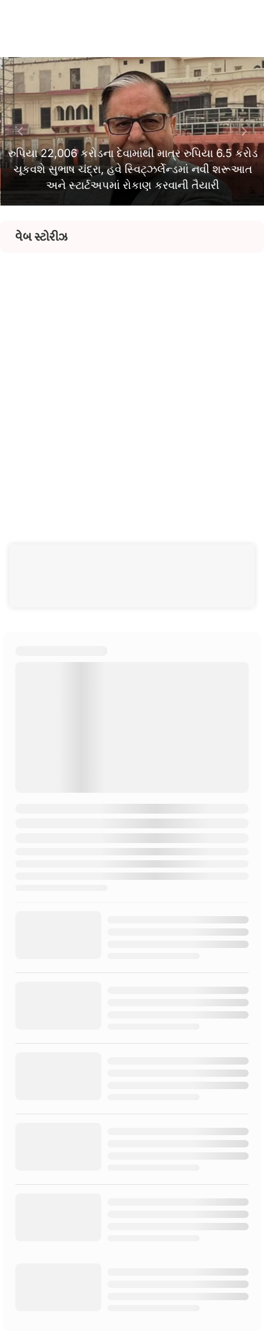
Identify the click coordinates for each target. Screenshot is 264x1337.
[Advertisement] (132, 385)
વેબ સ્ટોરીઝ (41, 237)
